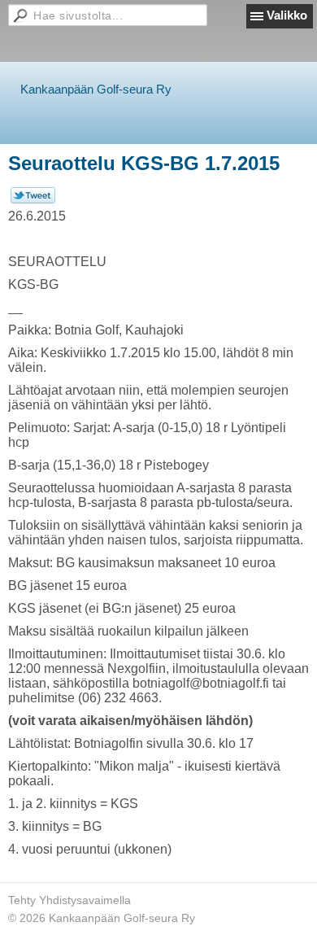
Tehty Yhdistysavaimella (69, 900)
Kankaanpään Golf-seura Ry (96, 89)
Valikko (287, 15)
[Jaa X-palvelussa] (33, 199)
